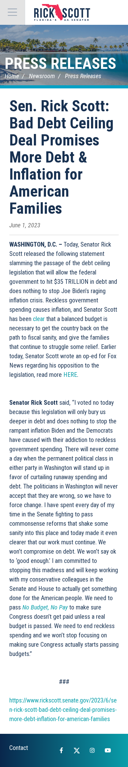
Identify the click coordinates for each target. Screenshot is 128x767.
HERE (70, 374)
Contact (18, 747)
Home (12, 76)
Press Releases (60, 64)
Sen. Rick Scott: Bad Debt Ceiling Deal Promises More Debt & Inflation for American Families (61, 157)
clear (39, 319)
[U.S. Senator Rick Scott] (62, 12)
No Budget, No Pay (45, 607)
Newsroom (42, 76)
